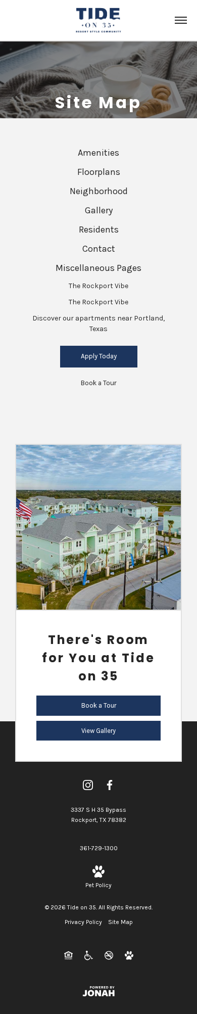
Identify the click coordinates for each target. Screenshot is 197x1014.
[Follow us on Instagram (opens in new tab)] (88, 784)
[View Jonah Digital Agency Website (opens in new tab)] (98, 991)
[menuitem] (98, 153)
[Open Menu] (181, 20)
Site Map (120, 922)
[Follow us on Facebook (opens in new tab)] (110, 784)
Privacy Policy (83, 922)
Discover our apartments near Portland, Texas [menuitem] (98, 323)
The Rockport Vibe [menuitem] (98, 286)
